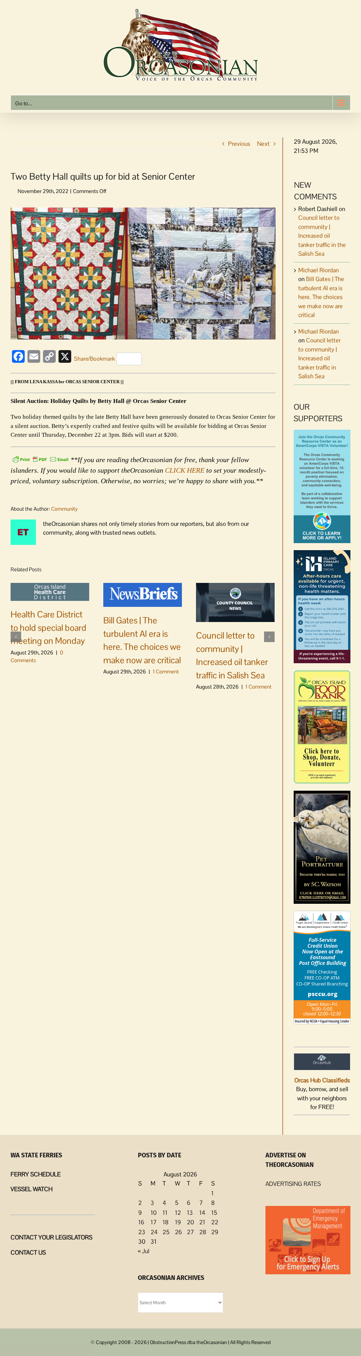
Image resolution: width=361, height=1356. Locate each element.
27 (190, 1232)
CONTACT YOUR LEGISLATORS (51, 1237)
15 (214, 1213)
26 (178, 1232)
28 (202, 1232)
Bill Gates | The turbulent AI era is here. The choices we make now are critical (321, 297)
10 (154, 1213)
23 (141, 1232)
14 (202, 1213)
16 (141, 1222)
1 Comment (166, 671)
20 (190, 1222)
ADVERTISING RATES (293, 1184)
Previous (239, 144)
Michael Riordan (318, 270)
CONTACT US (28, 1252)
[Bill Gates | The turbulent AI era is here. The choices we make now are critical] (142, 594)
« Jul (143, 1251)
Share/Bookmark (94, 358)
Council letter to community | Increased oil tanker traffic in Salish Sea (319, 358)
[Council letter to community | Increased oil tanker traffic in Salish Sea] (235, 602)
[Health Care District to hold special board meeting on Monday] (50, 591)
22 (214, 1222)
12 (178, 1213)
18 (166, 1222)
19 (178, 1222)
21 (202, 1222)
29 (214, 1232)
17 (154, 1222)
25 (166, 1232)
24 (154, 1232)
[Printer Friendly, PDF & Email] (41, 459)
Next (263, 144)
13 (190, 1213)
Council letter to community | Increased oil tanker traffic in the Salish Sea (322, 235)
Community (64, 508)
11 (165, 1213)
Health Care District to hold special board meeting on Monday (48, 627)
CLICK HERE (184, 470)
